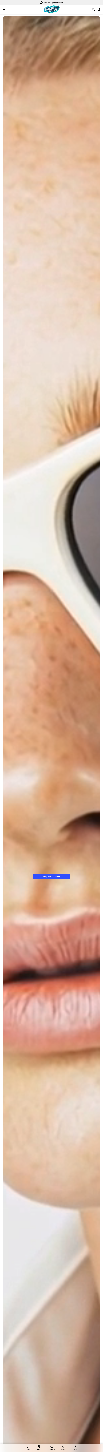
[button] (4, 2)
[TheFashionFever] (51, 9)
